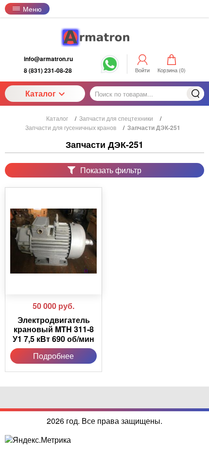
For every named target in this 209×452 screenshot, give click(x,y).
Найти (195, 93)
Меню (32, 9)
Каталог (40, 93)
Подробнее (53, 355)
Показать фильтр (110, 170)
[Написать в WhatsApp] (110, 69)
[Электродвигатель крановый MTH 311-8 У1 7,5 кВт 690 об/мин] (53, 241)
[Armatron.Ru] (104, 37)
